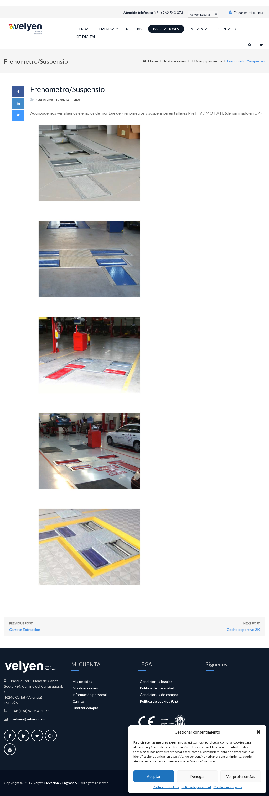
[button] (258, 732)
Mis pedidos (82, 681)
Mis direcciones (85, 688)
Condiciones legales (228, 787)
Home (153, 61)
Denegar (197, 776)
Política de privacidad (196, 787)
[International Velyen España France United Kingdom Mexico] (203, 14)
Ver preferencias (240, 776)
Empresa (107, 29)
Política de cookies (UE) (159, 701)
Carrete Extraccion (24, 626)
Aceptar (154, 776)
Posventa (199, 29)
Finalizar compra (85, 707)
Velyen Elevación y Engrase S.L (56, 783)
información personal (90, 694)
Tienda (82, 29)
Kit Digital (86, 37)
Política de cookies (166, 787)
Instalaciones (166, 29)
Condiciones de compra (159, 694)
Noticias (134, 29)
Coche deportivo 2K (243, 626)
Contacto (228, 29)
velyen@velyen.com (28, 719)
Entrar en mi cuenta (248, 12)
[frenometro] (147, 166)
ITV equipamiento (207, 61)
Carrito (78, 701)
